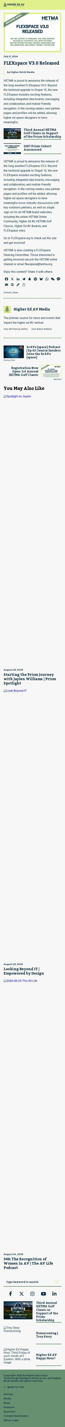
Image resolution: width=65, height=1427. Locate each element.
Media (7, 1398)
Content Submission (16, 1416)
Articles (8, 1394)
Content (8, 292)
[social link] (10, 1294)
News (15, 292)
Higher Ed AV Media (22, 72)
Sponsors (9, 1411)
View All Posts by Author (16, 329)
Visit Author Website (41, 329)
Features (9, 1407)
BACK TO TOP (16, 1387)
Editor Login (11, 1420)
